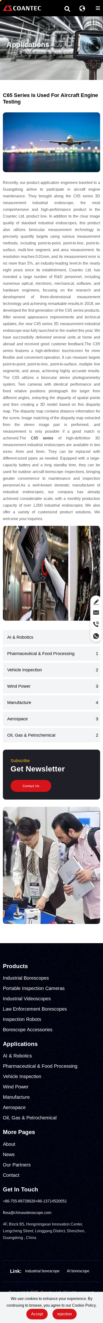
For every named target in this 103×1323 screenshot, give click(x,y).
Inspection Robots (22, 1019)
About (9, 1144)
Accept (37, 1314)
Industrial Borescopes (26, 978)
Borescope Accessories (27, 1029)
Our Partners (17, 1164)
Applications (35, 52)
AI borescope (78, 1271)
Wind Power (18, 686)
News (9, 1154)
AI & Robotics (20, 637)
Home (11, 52)
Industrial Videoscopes (27, 998)
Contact (11, 1175)
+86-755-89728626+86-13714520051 (35, 1201)
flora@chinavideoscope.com (27, 1213)
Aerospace (63, 52)
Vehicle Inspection (24, 670)
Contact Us (31, 786)
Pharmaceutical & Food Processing (40, 653)
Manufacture (19, 702)
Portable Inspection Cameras (34, 988)
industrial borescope (42, 1271)
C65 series (42, 438)
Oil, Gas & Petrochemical (31, 735)
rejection (64, 1314)
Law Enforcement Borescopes (35, 1009)
